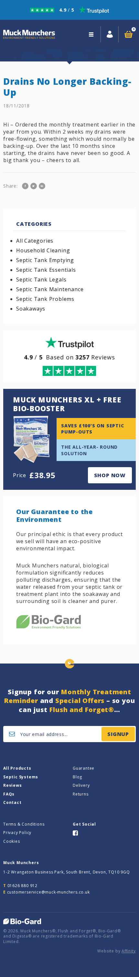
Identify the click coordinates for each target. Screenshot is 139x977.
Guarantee (83, 768)
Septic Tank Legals (41, 279)
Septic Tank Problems (45, 298)
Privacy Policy (17, 832)
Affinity (129, 951)
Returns (81, 794)
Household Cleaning (43, 250)
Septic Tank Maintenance (49, 289)
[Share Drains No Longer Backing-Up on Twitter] (33, 186)
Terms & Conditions (23, 824)
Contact (12, 802)
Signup (118, 734)
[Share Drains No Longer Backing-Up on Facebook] (25, 186)
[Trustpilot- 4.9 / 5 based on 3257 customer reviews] (69, 10)
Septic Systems (20, 777)
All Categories (34, 240)
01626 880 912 (22, 885)
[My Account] (110, 34)
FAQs (9, 794)
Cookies (11, 841)
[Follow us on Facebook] (75, 832)
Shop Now (110, 475)
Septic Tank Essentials (46, 269)
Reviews (12, 785)
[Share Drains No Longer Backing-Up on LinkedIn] (42, 186)
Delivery (81, 785)
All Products (17, 768)
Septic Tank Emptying (45, 260)
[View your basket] (128, 34)
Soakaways (30, 308)
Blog (77, 777)
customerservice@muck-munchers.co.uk (48, 892)
